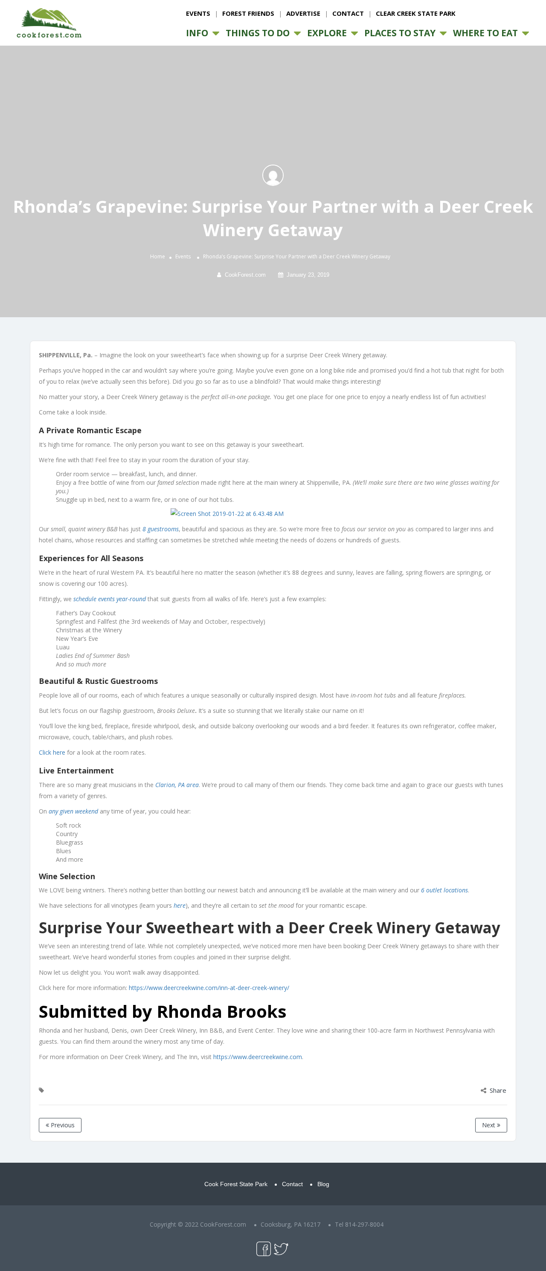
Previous (62, 1125)
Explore (327, 33)
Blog (323, 1184)
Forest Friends (248, 13)
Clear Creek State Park (416, 13)
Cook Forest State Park (235, 1184)
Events (198, 13)
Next (489, 1125)
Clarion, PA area (177, 785)
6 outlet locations (444, 890)
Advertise (303, 13)
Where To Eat (485, 33)
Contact (348, 13)
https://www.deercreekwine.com (257, 1057)
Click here (52, 752)
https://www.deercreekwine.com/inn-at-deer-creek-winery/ (209, 988)
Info (197, 33)
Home (157, 256)
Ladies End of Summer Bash (93, 655)
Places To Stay (400, 33)
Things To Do (258, 33)
